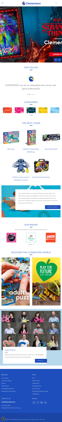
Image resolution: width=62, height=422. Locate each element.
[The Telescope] (51, 137)
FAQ (33, 378)
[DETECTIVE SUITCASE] (41, 165)
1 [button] (27, 94)
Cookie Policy (35, 383)
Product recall (36, 388)
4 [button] (32, 94)
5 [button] (34, 94)
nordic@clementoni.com (8, 402)
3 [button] (31, 244)
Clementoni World (6, 381)
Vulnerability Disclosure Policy (40, 391)
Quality (3, 383)
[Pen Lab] (10, 137)
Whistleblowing (36, 386)
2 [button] (29, 94)
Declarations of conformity (8, 391)
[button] (3, 419)
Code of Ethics (5, 386)
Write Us (40, 360)
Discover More (52, 207)
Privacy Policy (36, 381)
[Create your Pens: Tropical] (31, 137)
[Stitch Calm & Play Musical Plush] (21, 165)
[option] (31, 34)
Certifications (35, 394)
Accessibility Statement (7, 388)
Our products (4, 378)
